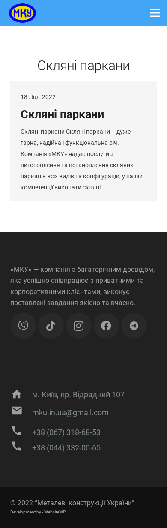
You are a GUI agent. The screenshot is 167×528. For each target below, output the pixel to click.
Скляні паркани (62, 114)
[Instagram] (79, 326)
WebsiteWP (55, 512)
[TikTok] (51, 326)
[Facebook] (106, 326)
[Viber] (23, 326)
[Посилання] (21, 13)
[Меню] (155, 13)
